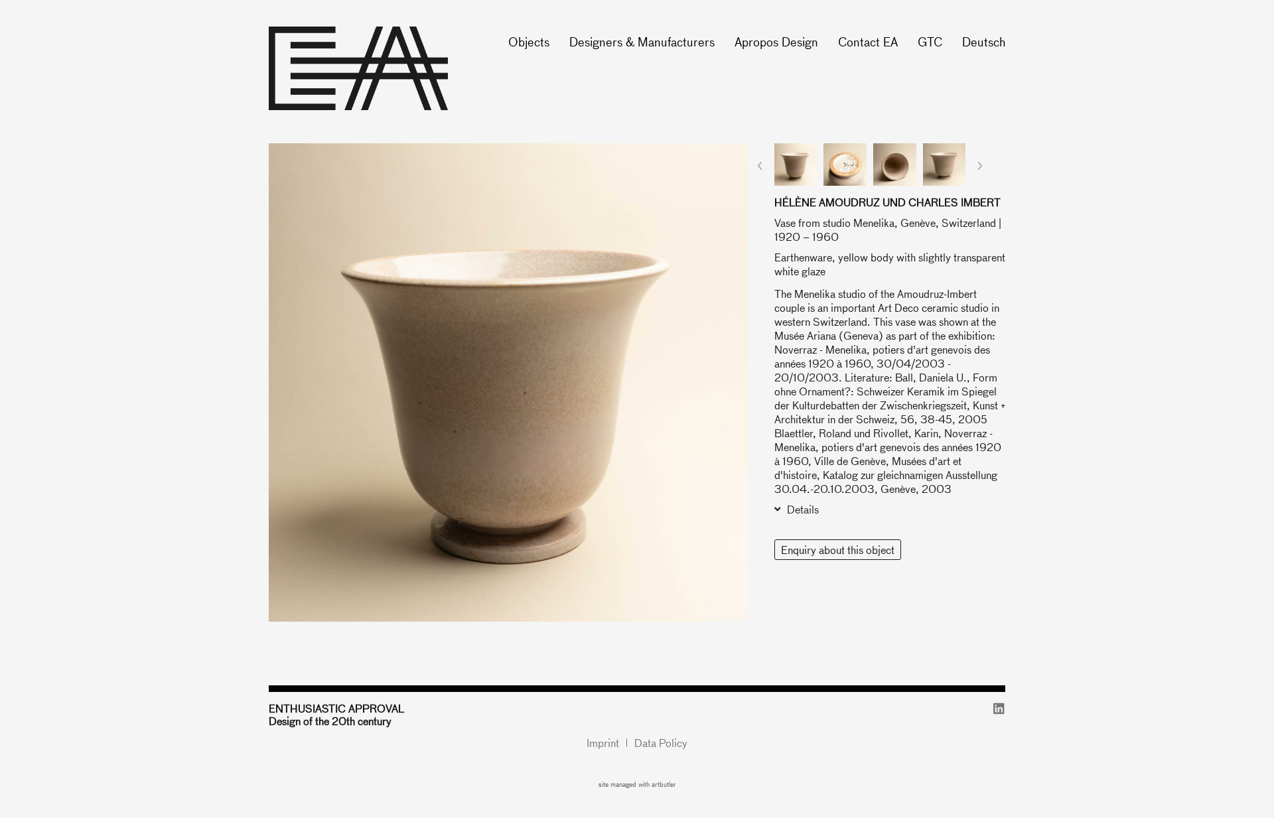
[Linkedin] (999, 708)
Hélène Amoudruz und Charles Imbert (887, 202)
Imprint (603, 742)
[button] (759, 166)
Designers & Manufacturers (642, 41)
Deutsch (983, 41)
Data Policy (660, 742)
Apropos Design (776, 41)
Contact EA (868, 41)
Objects (528, 41)
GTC (930, 41)
